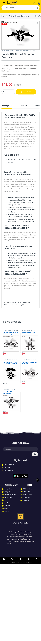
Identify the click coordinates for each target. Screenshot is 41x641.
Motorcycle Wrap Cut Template (19, 16)
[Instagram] (37, 480)
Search (37, 7)
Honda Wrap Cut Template (9, 50)
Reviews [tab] (23, 106)
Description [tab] (6, 106)
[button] (38, 23)
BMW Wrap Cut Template (29, 330)
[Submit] (35, 454)
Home (3, 16)
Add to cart (27, 92)
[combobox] (17, 7)
